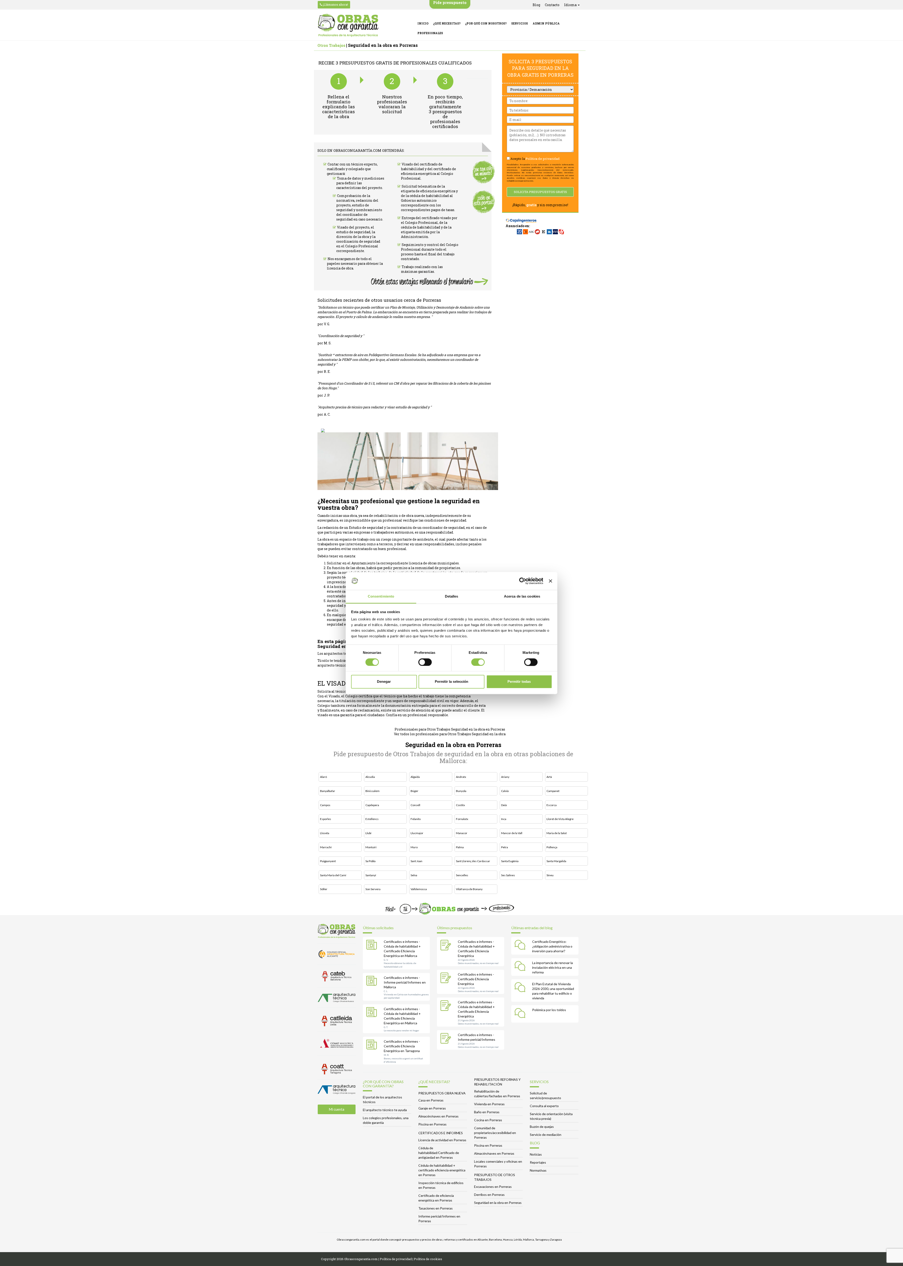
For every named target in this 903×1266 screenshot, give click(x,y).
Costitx (460, 805)
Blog (536, 5)
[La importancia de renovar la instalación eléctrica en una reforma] (521, 966)
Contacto (552, 5)
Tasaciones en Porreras (435, 1208)
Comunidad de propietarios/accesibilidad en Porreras (495, 1132)
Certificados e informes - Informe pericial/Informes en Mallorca (405, 982)
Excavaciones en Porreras (493, 1187)
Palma (460, 847)
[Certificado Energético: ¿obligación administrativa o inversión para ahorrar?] (521, 945)
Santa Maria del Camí (333, 875)
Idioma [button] (570, 5)
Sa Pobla (370, 861)
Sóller (323, 889)
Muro (414, 847)
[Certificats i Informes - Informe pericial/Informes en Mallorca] (372, 981)
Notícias (536, 1154)
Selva (414, 875)
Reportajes (538, 1162)
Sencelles (462, 875)
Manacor (461, 833)
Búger (414, 791)
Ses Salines (508, 875)
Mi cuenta (336, 1109)
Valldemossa (419, 889)
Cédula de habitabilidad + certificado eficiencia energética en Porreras (441, 1170)
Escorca (552, 805)
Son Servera (372, 889)
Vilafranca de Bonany (469, 889)
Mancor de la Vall (511, 833)
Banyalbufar (327, 791)
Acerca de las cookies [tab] (522, 597)
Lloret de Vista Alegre (560, 819)
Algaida (415, 777)
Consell (415, 805)
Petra (504, 847)
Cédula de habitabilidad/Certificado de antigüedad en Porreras (438, 1152)
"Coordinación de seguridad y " (340, 336)
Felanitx (416, 819)
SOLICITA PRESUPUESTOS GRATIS (540, 192)
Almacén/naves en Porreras (438, 1116)
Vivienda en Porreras (489, 1104)
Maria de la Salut (557, 833)
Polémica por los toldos (549, 1010)
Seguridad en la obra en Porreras (498, 1203)
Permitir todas (519, 682)
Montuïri (370, 847)
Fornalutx (462, 819)
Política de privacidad (543, 159)
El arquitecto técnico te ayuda (385, 1110)
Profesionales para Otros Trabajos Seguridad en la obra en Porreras (450, 729)
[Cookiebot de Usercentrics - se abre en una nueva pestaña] (522, 580)
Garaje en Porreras (432, 1108)
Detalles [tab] (451, 597)
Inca (503, 819)
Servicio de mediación (545, 1135)
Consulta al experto (544, 1106)
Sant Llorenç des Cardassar (473, 861)
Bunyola (461, 791)
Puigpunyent (328, 861)
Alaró (323, 777)
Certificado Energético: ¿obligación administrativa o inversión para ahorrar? (552, 946)
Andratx (461, 777)
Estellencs (372, 819)
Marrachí (326, 847)
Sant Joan (416, 861)
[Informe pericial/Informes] (446, 1038)
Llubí (368, 833)
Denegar (384, 682)
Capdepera (372, 805)
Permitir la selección (451, 682)
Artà (549, 777)
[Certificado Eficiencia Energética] (446, 978)
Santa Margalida (556, 861)
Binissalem (372, 791)
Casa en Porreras (431, 1100)
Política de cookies (428, 1259)
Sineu (550, 875)
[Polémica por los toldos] (521, 1013)
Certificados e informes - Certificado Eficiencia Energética (476, 979)
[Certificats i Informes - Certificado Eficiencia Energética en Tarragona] (372, 1045)
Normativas (538, 1170)
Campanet (553, 791)
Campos (325, 805)
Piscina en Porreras (432, 1124)
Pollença (552, 847)
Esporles (325, 819)
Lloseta (324, 833)
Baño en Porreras (486, 1112)
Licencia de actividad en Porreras (442, 1140)
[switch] (425, 662)
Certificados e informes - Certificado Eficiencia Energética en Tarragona (402, 1046)
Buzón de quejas (542, 1127)
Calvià (505, 791)
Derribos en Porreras (489, 1195)
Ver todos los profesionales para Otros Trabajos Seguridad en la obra (450, 734)
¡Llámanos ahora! (335, 4)
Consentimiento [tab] (381, 597)
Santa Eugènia (510, 861)
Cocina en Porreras (488, 1120)
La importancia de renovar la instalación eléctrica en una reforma (552, 967)
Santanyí (370, 875)
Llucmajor (417, 833)
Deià (504, 805)
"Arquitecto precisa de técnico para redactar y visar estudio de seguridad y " (374, 407)
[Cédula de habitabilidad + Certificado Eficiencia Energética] (446, 945)
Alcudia (370, 777)
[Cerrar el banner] (550, 581)
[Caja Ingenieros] (521, 218)
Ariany (505, 777)
